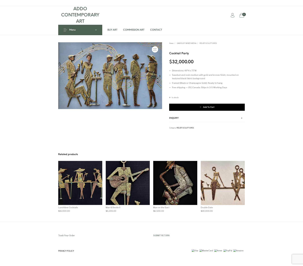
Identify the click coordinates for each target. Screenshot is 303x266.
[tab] (207, 118)
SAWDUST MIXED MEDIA (186, 43)
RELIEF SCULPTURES (208, 43)
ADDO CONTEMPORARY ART (80, 15)
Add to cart (208, 107)
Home (171, 43)
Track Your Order (66, 235)
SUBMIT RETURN (161, 235)
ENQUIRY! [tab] (174, 118)
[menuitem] (112, 30)
